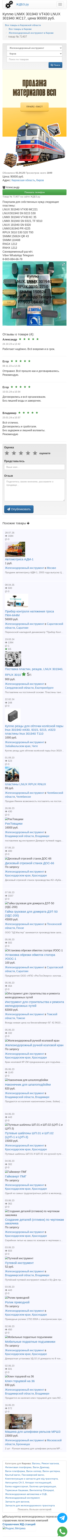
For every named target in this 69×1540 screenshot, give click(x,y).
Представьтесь (14, 461)
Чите (35, 746)
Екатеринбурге (44, 687)
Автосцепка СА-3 (14, 1482)
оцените (44, 453)
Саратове (22, 627)
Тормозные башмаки (16, 1490)
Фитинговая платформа (18, 1467)
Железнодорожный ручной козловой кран (34, 1045)
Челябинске (23, 796)
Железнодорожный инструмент (24, 568)
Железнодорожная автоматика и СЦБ (26, 1494)
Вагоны (36, 1463)
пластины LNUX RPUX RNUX (25, 784)
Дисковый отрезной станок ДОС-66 (29, 863)
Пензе (20, 928)
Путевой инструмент (19, 1263)
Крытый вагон (12, 1475)
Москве (51, 568)
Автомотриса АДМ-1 (19, 559)
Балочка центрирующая (42, 1486)
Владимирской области (19, 836)
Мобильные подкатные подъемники (30, 1341)
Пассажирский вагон (33, 1475)
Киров (40, 180)
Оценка (9, 447)
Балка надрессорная (16, 1486)
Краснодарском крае (18, 875)
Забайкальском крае (17, 746)
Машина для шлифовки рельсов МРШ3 (32, 1431)
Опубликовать (20, 509)
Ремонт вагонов (50, 1463)
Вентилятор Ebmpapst (41, 1490)
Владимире (42, 836)
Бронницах (23, 1444)
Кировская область (23, 180)
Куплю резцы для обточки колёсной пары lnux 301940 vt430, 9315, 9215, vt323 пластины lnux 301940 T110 (34, 729)
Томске (20, 1018)
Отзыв (8, 475)
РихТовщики (13, 823)
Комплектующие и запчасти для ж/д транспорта (31, 1478)
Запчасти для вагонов (17, 1501)
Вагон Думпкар (41, 1467)
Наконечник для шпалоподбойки (28, 1084)
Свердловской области (19, 687)
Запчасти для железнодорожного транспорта (30, 1505)
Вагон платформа (15, 1471)
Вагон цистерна (51, 1471)
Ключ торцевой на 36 (20, 1381)
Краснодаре (39, 875)
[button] (63, 264)
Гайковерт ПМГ (15, 1176)
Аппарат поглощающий (38, 1482)
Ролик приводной (17, 1302)
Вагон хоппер (33, 1471)
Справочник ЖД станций (19, 1524)
